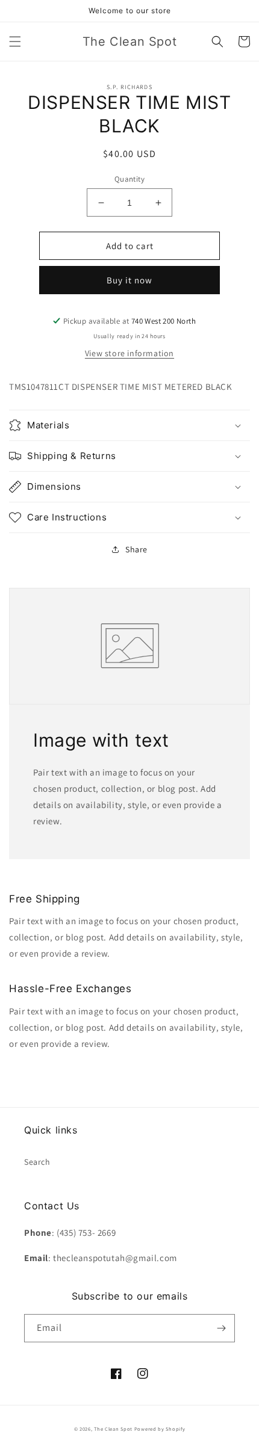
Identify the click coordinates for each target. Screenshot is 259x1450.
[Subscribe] (221, 1328)
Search (37, 1161)
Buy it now (129, 280)
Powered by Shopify (160, 1428)
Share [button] (136, 549)
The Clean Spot (113, 1428)
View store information (129, 353)
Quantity (129, 179)
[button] (15, 41)
